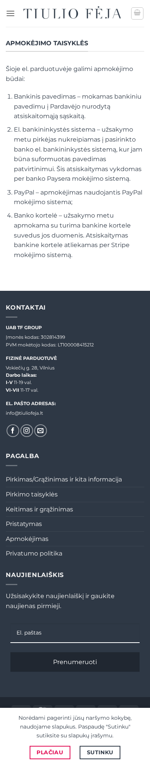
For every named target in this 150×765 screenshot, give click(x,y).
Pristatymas (24, 524)
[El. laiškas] (40, 430)
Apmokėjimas (27, 538)
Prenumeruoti (75, 662)
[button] (10, 13)
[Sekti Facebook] (13, 430)
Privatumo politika (34, 553)
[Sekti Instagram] (26, 430)
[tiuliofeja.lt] (73, 13)
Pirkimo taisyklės (32, 494)
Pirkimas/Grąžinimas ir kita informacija (64, 479)
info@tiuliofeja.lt (24, 413)
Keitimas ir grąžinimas (39, 509)
